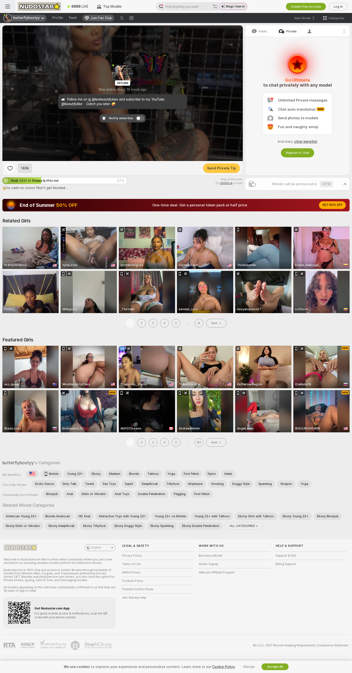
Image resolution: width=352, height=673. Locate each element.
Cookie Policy (223, 667)
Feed (73, 18)
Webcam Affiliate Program (217, 572)
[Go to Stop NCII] (99, 645)
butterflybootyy (18, 462)
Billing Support (286, 564)
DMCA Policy (131, 572)
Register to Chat (297, 153)
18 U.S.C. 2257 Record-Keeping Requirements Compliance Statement (300, 645)
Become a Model (210, 555)
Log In (338, 6)
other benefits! (305, 141)
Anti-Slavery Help (134, 597)
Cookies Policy (132, 581)
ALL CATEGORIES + (244, 526)
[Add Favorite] (10, 168)
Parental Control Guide (137, 589)
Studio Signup (208, 564)
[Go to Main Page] (39, 6)
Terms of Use (131, 564)
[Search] (215, 6)
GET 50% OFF (332, 205)
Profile (57, 18)
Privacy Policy (132, 555)
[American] (32, 474)
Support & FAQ (286, 555)
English (96, 547)
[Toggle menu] (7, 6)
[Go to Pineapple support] (76, 645)
